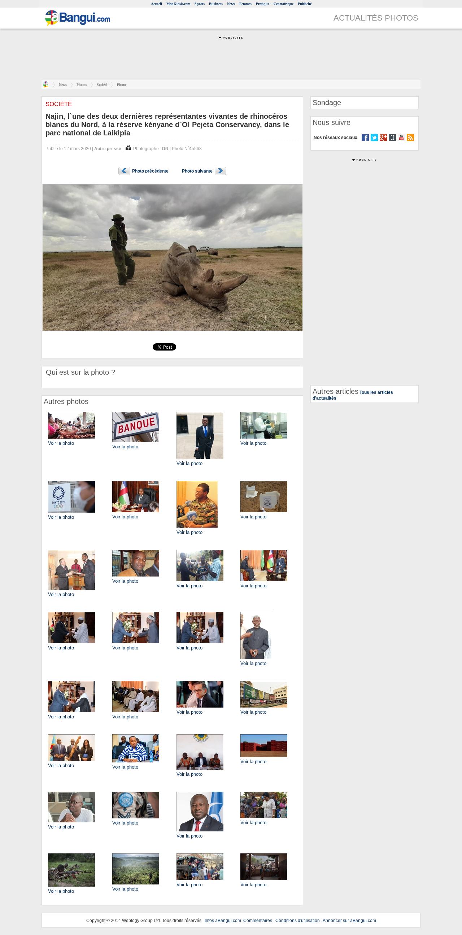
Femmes (245, 4)
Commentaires (257, 920)
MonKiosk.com (178, 4)
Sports (200, 4)
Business (216, 4)
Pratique (262, 4)
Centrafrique (283, 4)
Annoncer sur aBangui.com (349, 920)
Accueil (156, 4)
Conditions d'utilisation (297, 920)
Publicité (304, 4)
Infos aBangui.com (223, 920)
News (231, 4)
